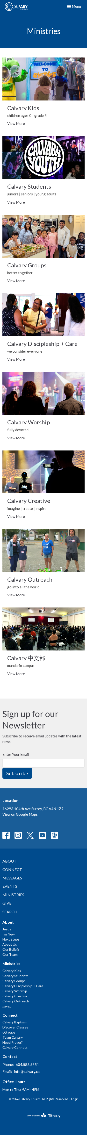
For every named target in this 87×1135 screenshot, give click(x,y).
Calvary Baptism (14, 1022)
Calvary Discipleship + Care (22, 986)
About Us (9, 944)
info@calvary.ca (27, 1071)
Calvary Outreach (15, 1001)
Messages (12, 878)
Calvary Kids (11, 971)
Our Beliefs (11, 949)
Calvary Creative (14, 996)
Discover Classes (15, 1027)
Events (9, 886)
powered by (41, 1119)
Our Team (10, 954)
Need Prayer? (12, 1042)
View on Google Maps (20, 814)
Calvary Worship (14, 991)
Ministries (13, 894)
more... (7, 1006)
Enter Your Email (15, 754)
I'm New (8, 934)
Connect (12, 869)
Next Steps (11, 939)
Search (9, 911)
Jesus (6, 929)
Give (6, 903)
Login (75, 1099)
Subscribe (17, 773)
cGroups (8, 1032)
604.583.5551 (27, 1064)
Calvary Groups (14, 981)
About (9, 861)
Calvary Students (15, 976)
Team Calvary (12, 1037)
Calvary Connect (15, 1047)
